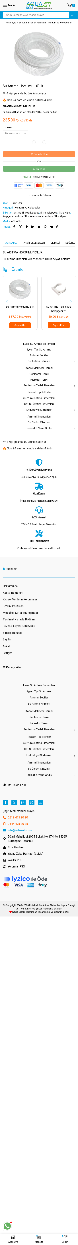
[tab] (11, 243)
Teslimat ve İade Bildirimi (19, 619)
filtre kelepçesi (49, 212)
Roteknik (11, 569)
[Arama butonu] (72, 15)
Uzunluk (7, 127)
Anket (6, 646)
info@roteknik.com (20, 830)
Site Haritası (16, 847)
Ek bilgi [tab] (55, 242)
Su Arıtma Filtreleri (39, 361)
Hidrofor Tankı (39, 379)
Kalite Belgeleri (12, 592)
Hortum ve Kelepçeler (60, 22)
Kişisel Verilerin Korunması (20, 599)
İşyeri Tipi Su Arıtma (39, 349)
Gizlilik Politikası (13, 606)
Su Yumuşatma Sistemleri (39, 398)
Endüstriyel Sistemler (39, 409)
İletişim (7, 653)
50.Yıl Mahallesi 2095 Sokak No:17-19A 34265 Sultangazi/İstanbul (37, 839)
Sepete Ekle (41, 154)
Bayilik (7, 639)
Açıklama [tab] (11, 242)
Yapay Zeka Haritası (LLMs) (25, 853)
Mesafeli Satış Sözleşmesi (20, 612)
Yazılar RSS (15, 860)
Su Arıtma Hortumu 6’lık (20, 306)
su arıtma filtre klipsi (54, 216)
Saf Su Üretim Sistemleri (39, 404)
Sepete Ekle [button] (58, 325)
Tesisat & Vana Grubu (39, 428)
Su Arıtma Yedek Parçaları (32, 22)
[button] (7, 301)
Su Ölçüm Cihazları (39, 422)
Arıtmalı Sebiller (39, 355)
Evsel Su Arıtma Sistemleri (39, 343)
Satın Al (40, 168)
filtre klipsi (64, 212)
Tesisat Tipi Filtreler (39, 392)
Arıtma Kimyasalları (39, 416)
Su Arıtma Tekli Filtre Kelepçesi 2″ (58, 308)
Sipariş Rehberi (12, 632)
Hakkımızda (10, 586)
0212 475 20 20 (18, 817)
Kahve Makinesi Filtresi (39, 368)
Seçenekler (20, 325)
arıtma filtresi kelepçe (26, 212)
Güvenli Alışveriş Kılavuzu (19, 626)
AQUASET (17, 221)
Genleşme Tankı (39, 374)
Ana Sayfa (11, 22)
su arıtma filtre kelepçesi (26, 216)
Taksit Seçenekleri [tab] (34, 242)
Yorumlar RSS (16, 866)
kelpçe (7, 216)
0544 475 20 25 (18, 823)
